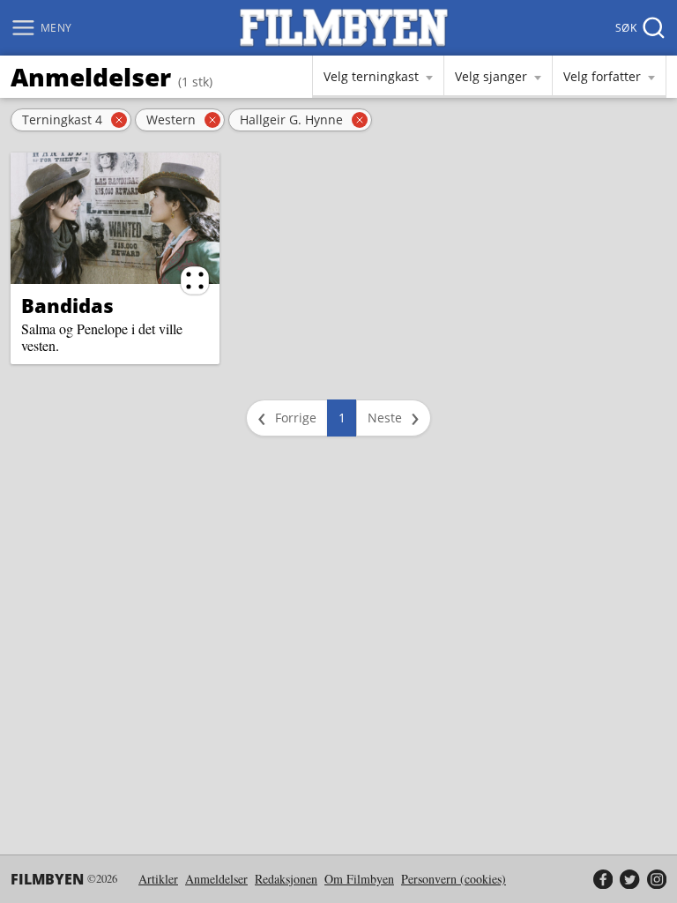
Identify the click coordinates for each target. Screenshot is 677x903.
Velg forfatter (602, 76)
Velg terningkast (371, 76)
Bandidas (67, 305)
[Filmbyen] (344, 28)
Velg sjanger (491, 76)
